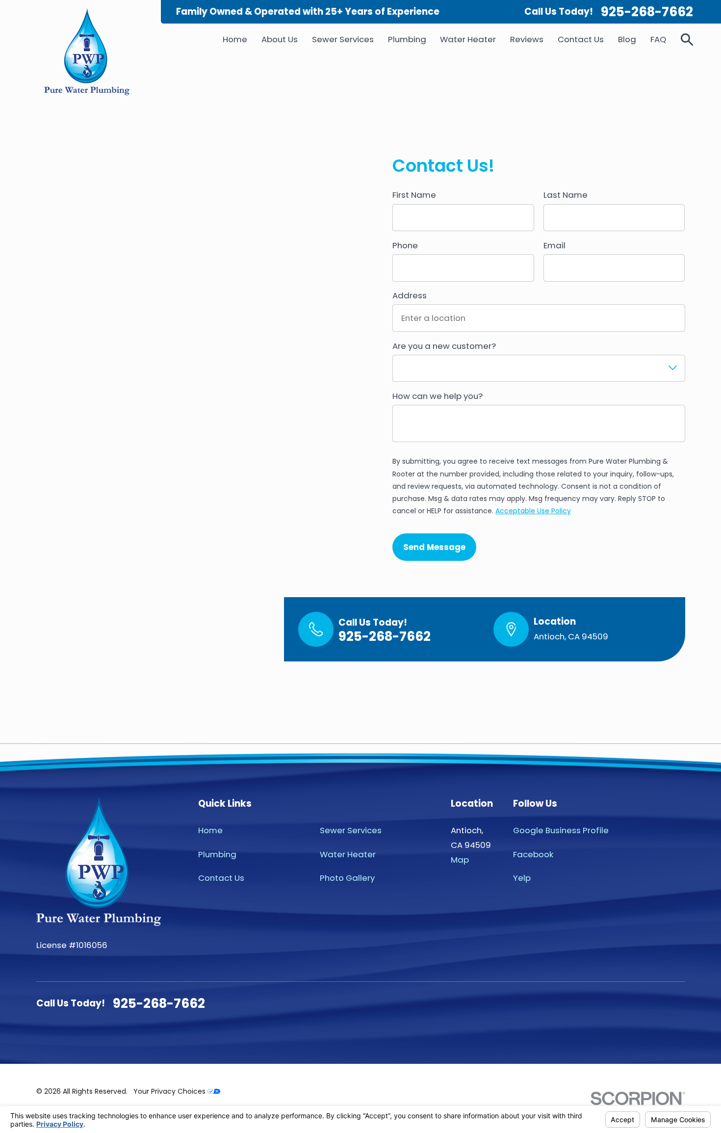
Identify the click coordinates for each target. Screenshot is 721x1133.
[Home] (86, 51)
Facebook (533, 854)
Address (409, 295)
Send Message (434, 547)
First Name (414, 195)
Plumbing (217, 854)
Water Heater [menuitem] (468, 39)
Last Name (565, 195)
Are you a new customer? (444, 346)
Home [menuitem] (235, 39)
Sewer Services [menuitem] (343, 39)
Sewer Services (351, 830)
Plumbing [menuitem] (407, 39)
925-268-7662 (647, 11)
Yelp (522, 878)
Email (554, 245)
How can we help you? (437, 396)
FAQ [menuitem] (658, 39)
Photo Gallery (347, 878)
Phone (405, 245)
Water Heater (348, 854)
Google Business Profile (561, 830)
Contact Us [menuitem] (581, 39)
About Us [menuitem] (279, 39)
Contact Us (221, 878)
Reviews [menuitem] (526, 39)
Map (460, 860)
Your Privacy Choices (170, 1091)
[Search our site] (687, 39)
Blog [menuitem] (627, 39)
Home (210, 830)
